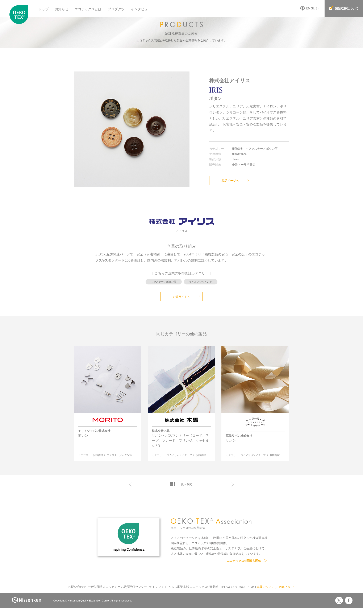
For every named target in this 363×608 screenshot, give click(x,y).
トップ (43, 9)
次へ (233, 484)
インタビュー (141, 9)
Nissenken (27, 600)
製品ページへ (230, 180)
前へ (130, 484)
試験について (265, 586)
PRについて (287, 586)
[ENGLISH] (310, 8)
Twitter (339, 600)
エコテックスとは (88, 9)
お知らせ (61, 9)
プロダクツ (116, 9)
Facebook (348, 600)
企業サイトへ (181, 296)
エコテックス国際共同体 (19, 14)
